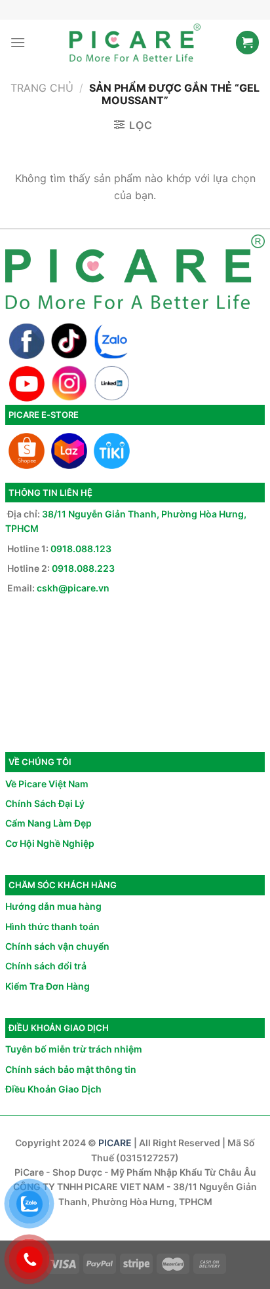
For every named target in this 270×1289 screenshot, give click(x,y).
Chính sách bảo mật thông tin (70, 1069)
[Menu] (18, 42)
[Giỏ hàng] (247, 42)
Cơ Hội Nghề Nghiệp (49, 843)
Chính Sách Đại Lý (45, 803)
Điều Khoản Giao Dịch (53, 1088)
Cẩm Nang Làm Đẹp (48, 823)
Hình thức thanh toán (52, 926)
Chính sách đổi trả (46, 965)
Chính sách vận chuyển (57, 946)
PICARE (115, 1142)
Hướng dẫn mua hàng (53, 906)
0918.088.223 (83, 568)
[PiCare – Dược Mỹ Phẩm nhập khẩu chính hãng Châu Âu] (135, 43)
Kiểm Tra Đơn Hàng (47, 986)
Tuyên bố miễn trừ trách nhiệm (73, 1049)
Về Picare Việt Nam (46, 783)
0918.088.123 (80, 548)
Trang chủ (41, 87)
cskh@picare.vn (73, 587)
